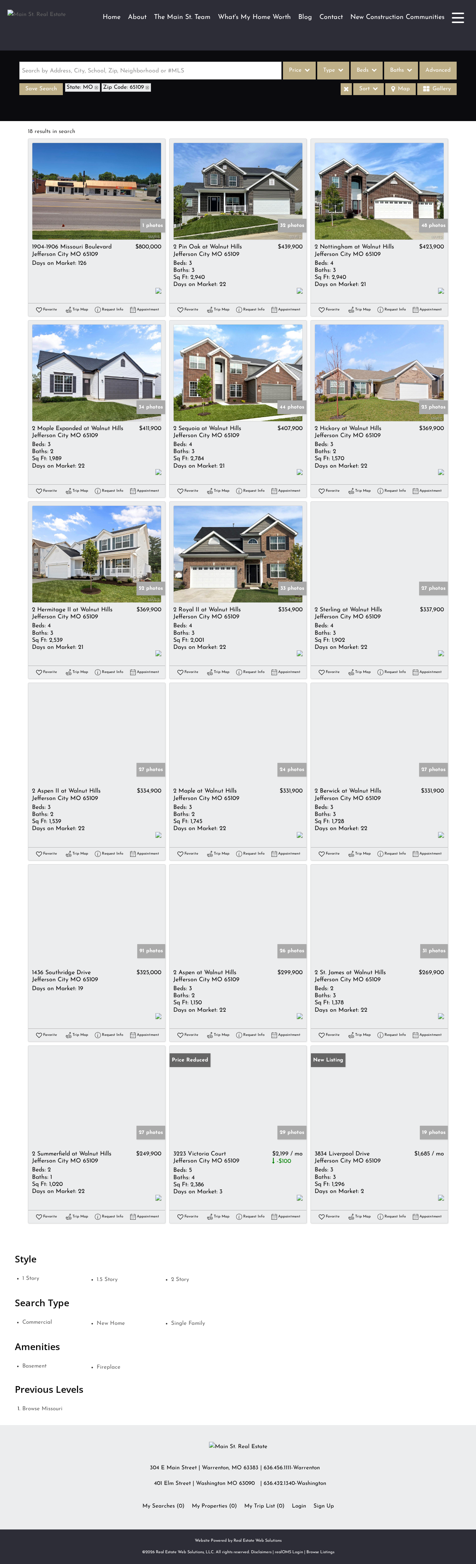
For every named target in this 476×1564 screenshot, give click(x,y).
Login (299, 1506)
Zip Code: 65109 (123, 87)
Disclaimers (261, 1552)
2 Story (180, 1279)
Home (111, 17)
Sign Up (323, 1506)
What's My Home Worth (254, 17)
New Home (111, 1323)
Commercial (37, 1322)
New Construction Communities (397, 17)
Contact (331, 17)
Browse (42, 1409)
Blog (305, 17)
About (137, 17)
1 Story (30, 1278)
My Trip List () (264, 1506)
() (163, 1506)
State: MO (80, 87)
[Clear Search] (346, 89)
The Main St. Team (182, 17)
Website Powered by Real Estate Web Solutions (238, 1541)
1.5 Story (107, 1279)
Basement (34, 1366)
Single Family (188, 1323)
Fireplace (108, 1367)
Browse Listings (320, 1552)
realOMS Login (289, 1552)
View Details (97, 191)
